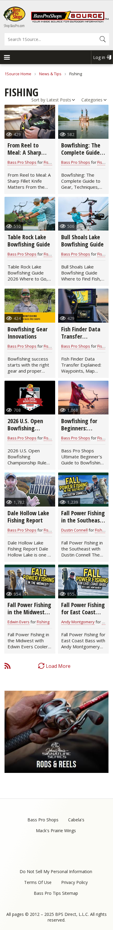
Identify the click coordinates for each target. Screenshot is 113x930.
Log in (99, 57)
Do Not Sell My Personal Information (56, 871)
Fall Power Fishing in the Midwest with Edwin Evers (29, 612)
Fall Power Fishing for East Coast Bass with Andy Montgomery (83, 616)
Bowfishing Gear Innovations (28, 332)
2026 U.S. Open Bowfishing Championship (25, 428)
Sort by (38, 100)
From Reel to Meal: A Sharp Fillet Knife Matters (24, 156)
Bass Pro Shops (22, 162)
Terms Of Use (38, 882)
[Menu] (6, 58)
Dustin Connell (74, 530)
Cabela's (76, 820)
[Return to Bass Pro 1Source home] (70, 21)
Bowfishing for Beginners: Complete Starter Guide (82, 432)
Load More (58, 666)
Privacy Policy (74, 882)
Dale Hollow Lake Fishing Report (28, 516)
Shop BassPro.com (14, 25)
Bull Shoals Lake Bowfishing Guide (82, 240)
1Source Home (18, 73)
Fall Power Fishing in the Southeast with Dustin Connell (83, 524)
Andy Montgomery (78, 622)
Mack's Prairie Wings (56, 830)
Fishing (50, 162)
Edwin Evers (19, 622)
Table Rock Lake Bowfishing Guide (29, 240)
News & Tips (50, 73)
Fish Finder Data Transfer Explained (80, 336)
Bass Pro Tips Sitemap (56, 893)
